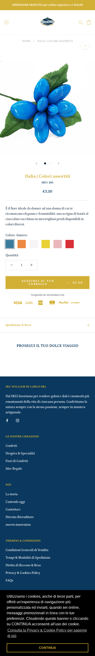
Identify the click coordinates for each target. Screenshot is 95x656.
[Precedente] (36, 163)
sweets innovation (18, 525)
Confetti (11, 446)
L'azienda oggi (15, 502)
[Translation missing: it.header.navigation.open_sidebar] (6, 22)
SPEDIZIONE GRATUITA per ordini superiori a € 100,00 (47, 4)
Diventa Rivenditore (20, 517)
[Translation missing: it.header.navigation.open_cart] (89, 22)
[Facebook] (7, 420)
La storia (12, 494)
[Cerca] (81, 22)
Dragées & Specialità (20, 453)
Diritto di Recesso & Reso (23, 565)
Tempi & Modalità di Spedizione (28, 558)
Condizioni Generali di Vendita (27, 550)
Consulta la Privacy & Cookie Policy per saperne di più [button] (47, 633)
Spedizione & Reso (18, 325)
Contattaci (13, 509)
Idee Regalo (14, 469)
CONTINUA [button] (47, 648)
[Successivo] (58, 163)
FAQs (9, 580)
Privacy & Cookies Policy (23, 573)
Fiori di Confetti (17, 461)
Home (26, 41)
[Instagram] (17, 420)
